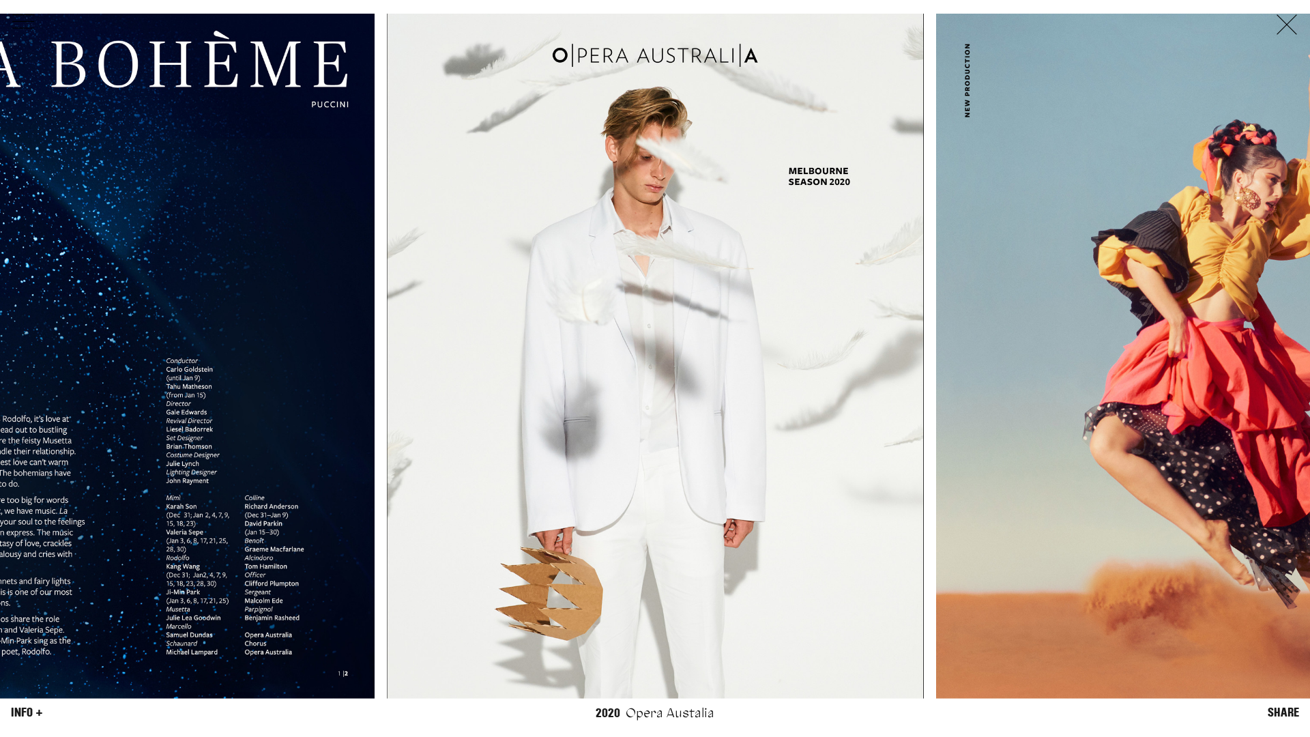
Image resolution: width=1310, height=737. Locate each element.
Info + (27, 712)
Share (1283, 712)
